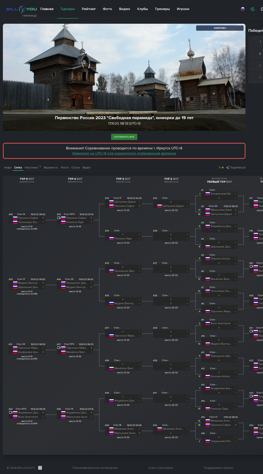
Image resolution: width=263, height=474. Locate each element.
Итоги (65, 167)
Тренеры (162, 9)
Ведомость (51, 167)
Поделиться (237, 167)
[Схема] (253, 9)
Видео (124, 9)
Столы (75, 167)
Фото (107, 9)
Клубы (142, 9)
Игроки (183, 9)
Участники (33, 167)
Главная (47, 9)
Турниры (67, 9)
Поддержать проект (219, 468)
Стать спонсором (160, 468)
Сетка (18, 167)
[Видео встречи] (11, 412)
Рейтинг (89, 9)
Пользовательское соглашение (95, 468)
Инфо (8, 167)
